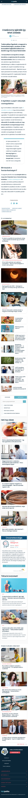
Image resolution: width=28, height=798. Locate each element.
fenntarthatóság (6, 208)
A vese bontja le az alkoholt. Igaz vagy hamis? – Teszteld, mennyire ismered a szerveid (13, 598)
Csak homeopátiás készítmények (12, 413)
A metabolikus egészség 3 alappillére (19, 319)
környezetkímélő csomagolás (8, 210)
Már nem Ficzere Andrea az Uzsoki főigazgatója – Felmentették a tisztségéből (11, 691)
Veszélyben (4, 308)
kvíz (3, 594)
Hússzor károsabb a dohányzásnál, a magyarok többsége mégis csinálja (12, 310)
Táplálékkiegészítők (6, 711)
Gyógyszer (7, 397)
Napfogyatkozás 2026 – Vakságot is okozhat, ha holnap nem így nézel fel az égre (13, 287)
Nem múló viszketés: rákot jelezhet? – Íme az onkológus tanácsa (13, 530)
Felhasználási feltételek (6, 760)
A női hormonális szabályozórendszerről (19, 388)
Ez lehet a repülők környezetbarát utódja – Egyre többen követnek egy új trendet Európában (13, 239)
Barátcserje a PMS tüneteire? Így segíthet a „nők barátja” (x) (20, 360)
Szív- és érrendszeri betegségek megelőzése (12, 260)
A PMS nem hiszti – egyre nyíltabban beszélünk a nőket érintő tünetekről (20, 337)
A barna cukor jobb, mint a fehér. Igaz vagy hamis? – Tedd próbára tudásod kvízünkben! (12, 629)
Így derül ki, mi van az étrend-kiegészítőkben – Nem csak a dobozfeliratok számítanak (10, 715)
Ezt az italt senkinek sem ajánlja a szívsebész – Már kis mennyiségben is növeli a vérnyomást (13, 263)
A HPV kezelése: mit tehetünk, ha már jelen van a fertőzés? (19, 370)
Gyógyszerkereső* (5, 778)
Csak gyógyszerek (8, 405)
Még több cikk (20, 744)
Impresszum (6, 757)
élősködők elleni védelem (20, 4)
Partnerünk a (16, 571)
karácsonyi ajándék (17, 208)
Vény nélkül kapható (9, 410)
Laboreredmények (5, 771)
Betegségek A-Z (5, 775)
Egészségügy (5, 687)
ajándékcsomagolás (6, 211)
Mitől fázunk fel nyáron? (19, 327)
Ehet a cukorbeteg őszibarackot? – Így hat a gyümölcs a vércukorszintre (13, 440)
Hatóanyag (20, 397)
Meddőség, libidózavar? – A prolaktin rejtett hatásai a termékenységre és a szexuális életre (20, 349)
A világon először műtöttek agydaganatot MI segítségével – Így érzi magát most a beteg (13, 739)
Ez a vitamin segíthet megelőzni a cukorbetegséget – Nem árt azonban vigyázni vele (12, 485)
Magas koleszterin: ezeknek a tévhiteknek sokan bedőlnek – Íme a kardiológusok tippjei (12, 462)
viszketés (4, 527)
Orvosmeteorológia (6, 4)
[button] (14, 771)
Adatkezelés (6, 763)
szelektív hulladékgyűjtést (14, 179)
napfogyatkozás (6, 284)
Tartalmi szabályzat (6, 766)
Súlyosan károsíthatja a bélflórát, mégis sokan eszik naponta (13, 507)
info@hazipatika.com (21, 794)
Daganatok (4, 735)
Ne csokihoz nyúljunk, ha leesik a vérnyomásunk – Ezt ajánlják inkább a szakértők (12, 667)
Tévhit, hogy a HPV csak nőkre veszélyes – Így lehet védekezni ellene (20, 379)
